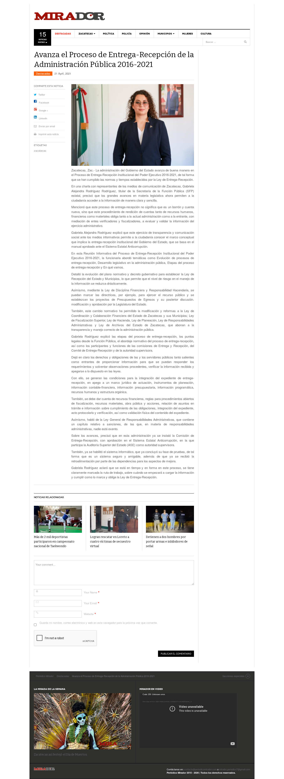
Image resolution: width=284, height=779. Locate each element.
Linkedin (43, 118)
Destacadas (63, 33)
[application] (188, 720)
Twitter (41, 94)
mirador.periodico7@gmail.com (234, 769)
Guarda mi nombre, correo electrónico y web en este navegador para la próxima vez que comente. (99, 623)
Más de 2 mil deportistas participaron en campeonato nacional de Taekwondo (54, 541)
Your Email (90, 603)
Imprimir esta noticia (48, 134)
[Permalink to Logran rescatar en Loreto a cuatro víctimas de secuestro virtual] (114, 519)
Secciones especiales (233, 676)
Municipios (165, 33)
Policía (127, 33)
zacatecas (40, 151)
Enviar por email (47, 126)
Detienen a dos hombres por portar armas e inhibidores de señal (167, 541)
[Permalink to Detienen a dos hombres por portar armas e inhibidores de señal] (170, 519)
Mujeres (187, 33)
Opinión (144, 33)
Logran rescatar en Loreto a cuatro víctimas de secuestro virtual (110, 541)
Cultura (206, 33)
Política (108, 33)
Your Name (90, 592)
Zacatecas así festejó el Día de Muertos (60, 754)
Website (89, 614)
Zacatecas (86, 33)
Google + (43, 110)
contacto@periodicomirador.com (200, 769)
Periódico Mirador (69, 16)
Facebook (44, 102)
